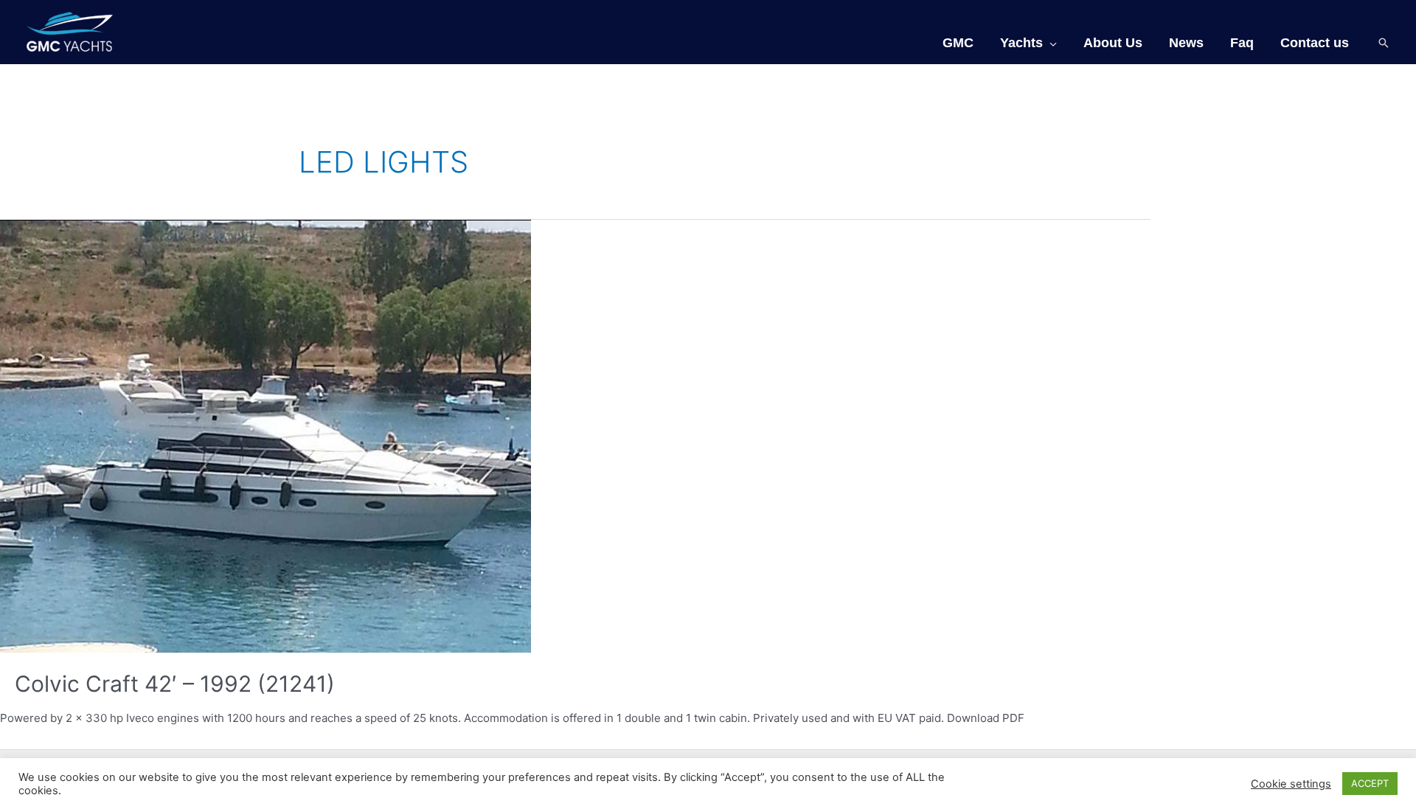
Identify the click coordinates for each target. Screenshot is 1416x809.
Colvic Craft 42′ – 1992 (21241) (175, 683)
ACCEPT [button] (1370, 783)
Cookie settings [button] (1291, 784)
